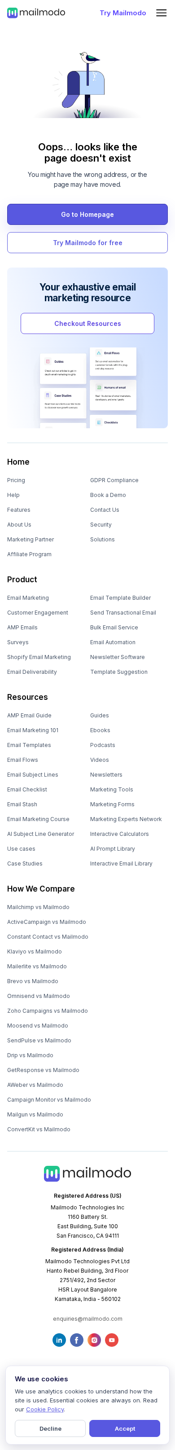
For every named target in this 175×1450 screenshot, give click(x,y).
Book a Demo (108, 495)
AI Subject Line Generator (40, 833)
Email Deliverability (32, 671)
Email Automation (113, 642)
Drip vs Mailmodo (30, 1055)
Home (18, 461)
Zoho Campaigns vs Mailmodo (47, 1010)
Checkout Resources (87, 323)
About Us (19, 524)
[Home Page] (36, 12)
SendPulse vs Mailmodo (39, 1040)
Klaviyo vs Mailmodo (34, 951)
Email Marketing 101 (32, 730)
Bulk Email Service (114, 627)
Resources (27, 697)
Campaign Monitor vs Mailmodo (49, 1099)
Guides (99, 715)
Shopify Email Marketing (39, 657)
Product (22, 579)
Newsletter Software (117, 657)
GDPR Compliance (114, 480)
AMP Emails (22, 627)
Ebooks (100, 730)
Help (13, 495)
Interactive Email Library (121, 863)
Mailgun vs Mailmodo (35, 1114)
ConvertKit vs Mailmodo (38, 1129)
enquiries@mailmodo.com (87, 1318)
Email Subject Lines (32, 774)
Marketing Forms (112, 804)
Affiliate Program (29, 554)
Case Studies (25, 863)
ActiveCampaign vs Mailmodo (46, 921)
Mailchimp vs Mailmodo (38, 907)
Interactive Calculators (119, 833)
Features (19, 509)
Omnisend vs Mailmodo (38, 996)
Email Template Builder (120, 597)
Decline (50, 1428)
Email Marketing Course (38, 819)
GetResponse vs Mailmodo (43, 1070)
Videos (99, 759)
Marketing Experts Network (126, 819)
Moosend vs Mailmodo (37, 1025)
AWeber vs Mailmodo (35, 1084)
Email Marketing (28, 597)
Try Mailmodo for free (87, 242)
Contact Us (104, 509)
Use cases (21, 848)
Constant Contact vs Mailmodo (47, 936)
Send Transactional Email (123, 612)
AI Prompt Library (112, 848)
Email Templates (29, 745)
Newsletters (106, 774)
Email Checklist (27, 789)
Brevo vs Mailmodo (32, 981)
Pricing (16, 480)
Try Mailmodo (123, 13)
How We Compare (41, 888)
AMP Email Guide (29, 715)
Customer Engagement (37, 612)
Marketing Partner (30, 539)
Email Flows (22, 759)
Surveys (18, 642)
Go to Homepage (87, 214)
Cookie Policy (45, 1409)
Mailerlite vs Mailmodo (37, 966)
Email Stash (22, 804)
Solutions (102, 539)
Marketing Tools (111, 789)
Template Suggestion (119, 671)
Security (101, 524)
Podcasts (102, 745)
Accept (125, 1428)
